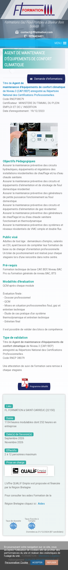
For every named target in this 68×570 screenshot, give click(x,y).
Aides (41, 503)
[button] (58, 43)
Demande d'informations (48, 78)
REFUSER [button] (51, 562)
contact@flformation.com (37, 32)
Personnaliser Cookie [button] (16, 562)
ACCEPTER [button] (37, 562)
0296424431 (36, 36)
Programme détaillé (38, 386)
